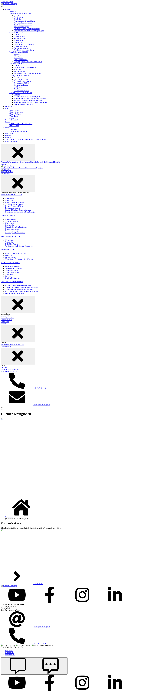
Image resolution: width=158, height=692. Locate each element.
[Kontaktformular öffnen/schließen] (34, 666)
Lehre (7, 128)
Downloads (9, 133)
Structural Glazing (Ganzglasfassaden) (27, 29)
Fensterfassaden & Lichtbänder (24, 21)
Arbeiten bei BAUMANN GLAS (20, 124)
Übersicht (12, 11)
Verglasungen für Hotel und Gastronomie (28, 62)
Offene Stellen (14, 126)
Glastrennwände (19, 36)
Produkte (8, 9)
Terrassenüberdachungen (22, 81)
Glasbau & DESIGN (16, 33)
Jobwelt (7, 122)
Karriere (8, 137)
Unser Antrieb (14, 110)
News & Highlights (11, 120)
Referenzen (9, 106)
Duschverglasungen (20, 46)
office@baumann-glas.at (42, 627)
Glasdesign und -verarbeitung (24, 50)
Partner (11, 118)
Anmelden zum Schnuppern (18, 131)
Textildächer (18, 87)
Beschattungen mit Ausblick (23, 104)
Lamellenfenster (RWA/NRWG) (25, 67)
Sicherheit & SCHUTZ (17, 64)
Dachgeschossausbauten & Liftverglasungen (29, 31)
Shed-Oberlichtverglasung (22, 23)
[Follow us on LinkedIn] (115, 602)
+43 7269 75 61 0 (40, 643)
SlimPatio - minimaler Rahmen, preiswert (28, 100)
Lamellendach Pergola (21, 79)
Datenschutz (9, 653)
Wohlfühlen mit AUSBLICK (19, 52)
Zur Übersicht (38, 584)
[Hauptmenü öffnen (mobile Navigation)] (2, 407)
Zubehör (17, 89)
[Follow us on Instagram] (82, 602)
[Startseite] (9, 4)
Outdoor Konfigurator (21, 91)
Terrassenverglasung (21, 85)
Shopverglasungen (20, 38)
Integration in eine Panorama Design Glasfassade (30, 102)
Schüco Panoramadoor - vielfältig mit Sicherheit (30, 98)
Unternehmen (9, 108)
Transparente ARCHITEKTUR (20, 13)
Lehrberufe (13, 129)
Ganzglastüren (19, 42)
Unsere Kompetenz (16, 112)
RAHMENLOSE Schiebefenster (20, 93)
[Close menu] (18, 152)
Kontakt (8, 135)
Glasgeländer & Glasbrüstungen (24, 44)
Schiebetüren (18, 58)
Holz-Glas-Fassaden (21, 60)
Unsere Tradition (15, 114)
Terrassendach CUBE (21, 83)
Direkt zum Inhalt (7, 2)
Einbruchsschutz (19, 71)
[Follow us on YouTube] (17, 602)
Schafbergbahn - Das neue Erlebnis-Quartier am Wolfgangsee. (26, 139)
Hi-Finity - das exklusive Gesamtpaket (27, 97)
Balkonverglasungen (21, 48)
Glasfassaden (18, 17)
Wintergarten (18, 56)
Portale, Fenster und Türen (23, 25)
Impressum (9, 651)
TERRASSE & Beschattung (19, 75)
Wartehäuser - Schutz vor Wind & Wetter (27, 73)
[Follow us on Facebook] (50, 602)
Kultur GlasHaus (11, 141)
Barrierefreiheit (10, 655)
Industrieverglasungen (21, 27)
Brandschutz (18, 69)
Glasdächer (17, 19)
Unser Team (13, 116)
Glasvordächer (19, 40)
